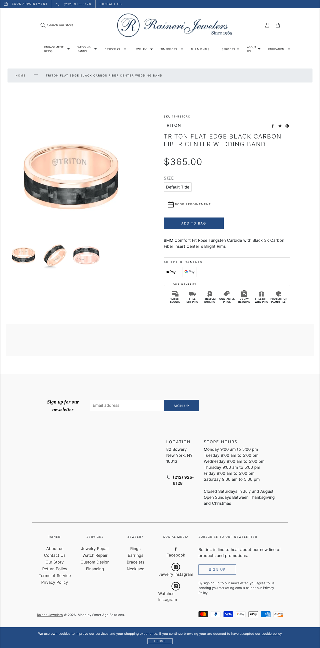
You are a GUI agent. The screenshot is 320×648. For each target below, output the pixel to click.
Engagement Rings (54, 49)
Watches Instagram (167, 596)
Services (228, 49)
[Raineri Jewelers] (174, 25)
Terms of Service (55, 575)
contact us (111, 4)
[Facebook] (176, 549)
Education (276, 49)
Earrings (135, 555)
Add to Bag (193, 223)
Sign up (217, 570)
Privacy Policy (54, 582)
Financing (95, 568)
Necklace (135, 568)
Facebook (175, 555)
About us (251, 49)
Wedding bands (84, 49)
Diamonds (200, 49)
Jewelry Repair (95, 548)
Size (169, 178)
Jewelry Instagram (175, 574)
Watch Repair (95, 555)
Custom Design (95, 562)
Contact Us (55, 555)
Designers (112, 49)
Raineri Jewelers (50, 615)
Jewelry (140, 49)
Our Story (55, 562)
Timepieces (168, 49)
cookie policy (272, 634)
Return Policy (54, 568)
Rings (135, 548)
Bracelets (135, 562)
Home (21, 75)
